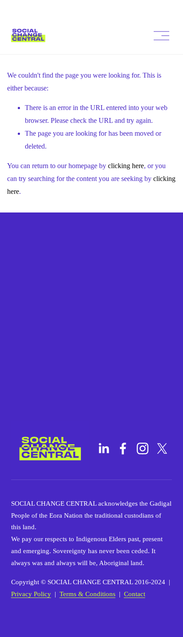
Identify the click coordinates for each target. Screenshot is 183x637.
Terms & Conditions (87, 594)
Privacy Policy (31, 594)
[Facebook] (123, 448)
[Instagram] (142, 448)
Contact (134, 594)
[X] (162, 448)
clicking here (126, 165)
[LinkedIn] (103, 448)
